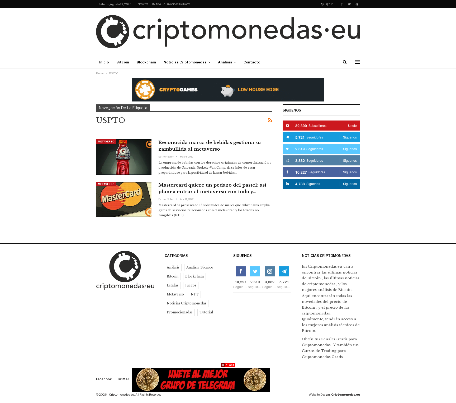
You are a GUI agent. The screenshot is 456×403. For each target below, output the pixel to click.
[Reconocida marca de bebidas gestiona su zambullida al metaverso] (123, 157)
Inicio (104, 62)
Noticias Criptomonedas (185, 62)
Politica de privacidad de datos (171, 4)
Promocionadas (180, 312)
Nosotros (143, 4)
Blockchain (146, 62)
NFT (195, 294)
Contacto (252, 62)
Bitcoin (122, 62)
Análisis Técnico (199, 267)
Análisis (225, 62)
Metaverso (106, 141)
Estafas (172, 285)
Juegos (190, 285)
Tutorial (206, 312)
